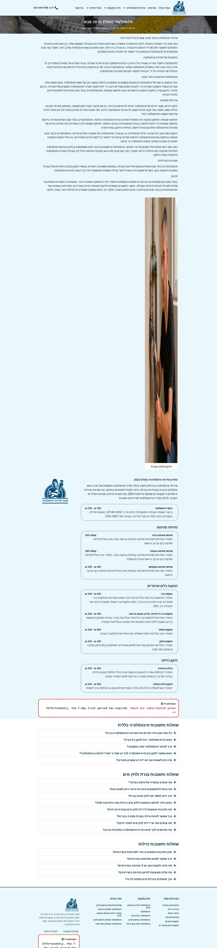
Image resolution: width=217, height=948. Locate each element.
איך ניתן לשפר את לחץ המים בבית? (150, 795)
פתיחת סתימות (172, 917)
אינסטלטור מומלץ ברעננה (110, 909)
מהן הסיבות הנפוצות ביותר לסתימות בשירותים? (142, 852)
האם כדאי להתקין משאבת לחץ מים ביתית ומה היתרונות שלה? (133, 802)
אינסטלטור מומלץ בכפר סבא (108, 924)
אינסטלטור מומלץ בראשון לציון (107, 920)
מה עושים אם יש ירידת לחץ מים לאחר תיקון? (144, 823)
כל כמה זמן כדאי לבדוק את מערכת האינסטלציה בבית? (138, 733)
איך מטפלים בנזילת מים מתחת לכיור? (148, 879)
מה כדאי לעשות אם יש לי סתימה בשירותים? (144, 865)
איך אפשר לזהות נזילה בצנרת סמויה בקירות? (144, 816)
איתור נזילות (173, 913)
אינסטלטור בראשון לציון (139, 920)
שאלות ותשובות (70, 931)
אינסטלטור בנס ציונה (140, 915)
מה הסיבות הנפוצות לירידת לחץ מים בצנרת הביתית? (139, 809)
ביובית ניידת (173, 909)
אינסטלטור (145, 911)
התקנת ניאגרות (172, 921)
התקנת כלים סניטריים (169, 925)
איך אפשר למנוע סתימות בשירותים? (149, 858)
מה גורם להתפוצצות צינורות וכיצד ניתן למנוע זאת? (141, 789)
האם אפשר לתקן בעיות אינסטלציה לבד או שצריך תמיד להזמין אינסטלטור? (125, 753)
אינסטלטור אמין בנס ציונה (138, 924)
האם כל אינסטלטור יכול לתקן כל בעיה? (148, 739)
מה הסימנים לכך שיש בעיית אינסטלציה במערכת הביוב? (137, 829)
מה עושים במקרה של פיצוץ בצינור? (150, 782)
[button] (134, 8)
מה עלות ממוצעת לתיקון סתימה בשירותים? (145, 872)
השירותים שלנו (171, 898)
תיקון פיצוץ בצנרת (170, 905)
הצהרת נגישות (51, 931)
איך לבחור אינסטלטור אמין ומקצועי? (149, 746)
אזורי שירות (118, 28)
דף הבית (131, 28)
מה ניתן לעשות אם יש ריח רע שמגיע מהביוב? (144, 760)
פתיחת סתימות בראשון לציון (109, 905)
